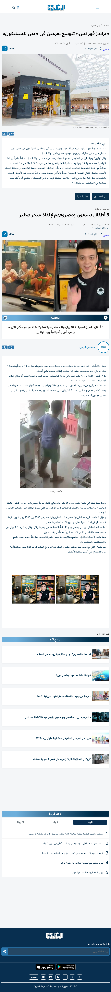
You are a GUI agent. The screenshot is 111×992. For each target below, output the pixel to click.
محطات (98, 209)
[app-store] (45, 968)
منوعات (105, 209)
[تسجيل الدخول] (15, 7)
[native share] (5, 48)
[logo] (57, 8)
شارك (11, 48)
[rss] (58, 977)
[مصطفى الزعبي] (103, 347)
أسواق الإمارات (96, 25)
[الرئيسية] (55, 937)
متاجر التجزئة (82, 196)
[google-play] (66, 968)
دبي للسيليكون (100, 196)
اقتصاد (106, 25)
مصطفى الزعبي (87, 347)
